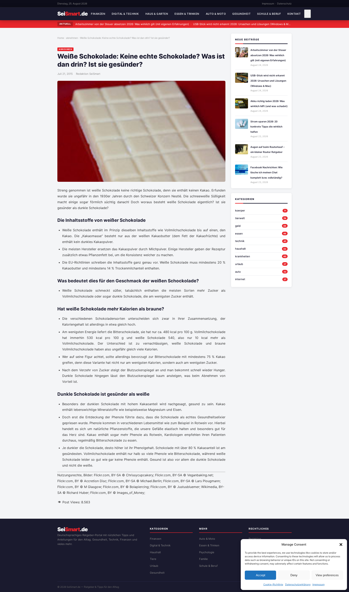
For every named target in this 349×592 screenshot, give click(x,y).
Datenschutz (284, 3)
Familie (203, 558)
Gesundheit (241, 13)
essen (239, 233)
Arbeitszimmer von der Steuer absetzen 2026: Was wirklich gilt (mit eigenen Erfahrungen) (132, 24)
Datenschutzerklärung (297, 584)
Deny (293, 575)
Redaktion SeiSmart (88, 73)
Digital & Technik (125, 13)
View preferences (327, 575)
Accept (260, 575)
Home (60, 37)
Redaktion (255, 538)
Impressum (318, 584)
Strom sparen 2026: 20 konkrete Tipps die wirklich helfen (266, 126)
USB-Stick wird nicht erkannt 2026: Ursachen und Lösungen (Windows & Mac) (242, 24)
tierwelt (240, 218)
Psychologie (206, 552)
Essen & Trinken (186, 13)
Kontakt (294, 13)
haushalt (240, 248)
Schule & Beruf (269, 13)
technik (239, 241)
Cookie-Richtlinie (273, 584)
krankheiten (242, 256)
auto (238, 271)
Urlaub (154, 565)
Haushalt (155, 552)
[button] (341, 545)
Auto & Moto (216, 13)
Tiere (153, 558)
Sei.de (72, 13)
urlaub (239, 264)
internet (240, 279)
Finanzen (98, 13)
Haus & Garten (156, 13)
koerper (240, 210)
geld (238, 225)
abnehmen (72, 37)
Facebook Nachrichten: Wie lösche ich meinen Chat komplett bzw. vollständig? (266, 172)
